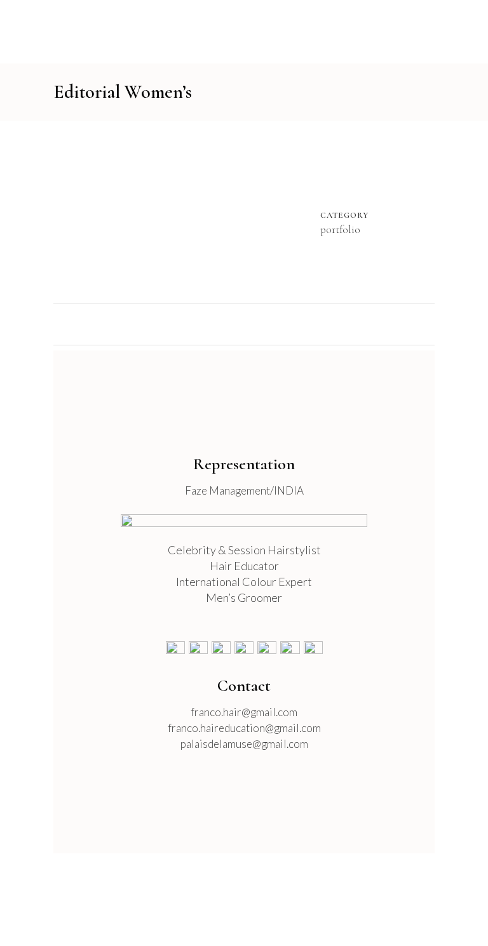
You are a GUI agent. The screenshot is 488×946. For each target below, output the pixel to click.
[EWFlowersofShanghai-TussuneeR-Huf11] (146, 216)
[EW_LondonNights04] (75, 216)
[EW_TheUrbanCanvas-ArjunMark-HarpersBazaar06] (199, 216)
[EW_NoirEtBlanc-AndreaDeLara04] (159, 216)
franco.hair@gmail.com (244, 712)
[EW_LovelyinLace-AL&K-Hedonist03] (120, 216)
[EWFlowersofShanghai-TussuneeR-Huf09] (141, 216)
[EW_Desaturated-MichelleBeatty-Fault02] (204, 216)
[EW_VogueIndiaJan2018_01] (54, 216)
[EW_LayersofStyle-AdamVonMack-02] (184, 216)
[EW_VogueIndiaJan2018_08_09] (65, 216)
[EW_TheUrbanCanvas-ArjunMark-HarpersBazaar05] (197, 216)
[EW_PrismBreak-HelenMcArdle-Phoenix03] (93, 216)
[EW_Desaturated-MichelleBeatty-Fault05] (212, 216)
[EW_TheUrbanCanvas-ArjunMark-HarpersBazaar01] (187, 216)
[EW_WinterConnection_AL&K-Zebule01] (100, 216)
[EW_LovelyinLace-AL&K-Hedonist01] (115, 216)
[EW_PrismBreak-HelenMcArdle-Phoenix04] (95, 216)
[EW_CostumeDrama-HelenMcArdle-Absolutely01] (164, 216)
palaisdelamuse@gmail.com (244, 743)
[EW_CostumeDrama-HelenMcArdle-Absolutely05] (169, 216)
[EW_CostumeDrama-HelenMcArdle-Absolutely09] (176, 216)
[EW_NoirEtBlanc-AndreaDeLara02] (153, 216)
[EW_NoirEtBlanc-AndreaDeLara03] (156, 216)
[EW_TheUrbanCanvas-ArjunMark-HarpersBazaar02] (189, 216)
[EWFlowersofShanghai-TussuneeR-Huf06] (133, 216)
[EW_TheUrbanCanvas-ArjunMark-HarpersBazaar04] (194, 216)
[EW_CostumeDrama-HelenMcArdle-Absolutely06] (171, 216)
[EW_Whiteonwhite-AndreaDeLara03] (85, 216)
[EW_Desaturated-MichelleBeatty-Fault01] (202, 216)
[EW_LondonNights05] (77, 216)
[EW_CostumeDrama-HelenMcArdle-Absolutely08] (179, 216)
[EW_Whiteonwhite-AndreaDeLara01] (80, 216)
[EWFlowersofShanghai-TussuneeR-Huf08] (138, 216)
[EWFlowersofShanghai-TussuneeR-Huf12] (148, 216)
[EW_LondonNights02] (72, 216)
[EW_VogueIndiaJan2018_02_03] (57, 216)
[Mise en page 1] (103, 216)
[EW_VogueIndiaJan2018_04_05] (59, 216)
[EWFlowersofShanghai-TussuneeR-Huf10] (143, 216)
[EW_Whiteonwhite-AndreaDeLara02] (82, 216)
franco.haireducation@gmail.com (244, 728)
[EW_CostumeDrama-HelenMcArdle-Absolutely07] (174, 216)
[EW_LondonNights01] (67, 216)
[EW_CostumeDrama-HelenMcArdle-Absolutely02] (161, 216)
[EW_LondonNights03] (70, 216)
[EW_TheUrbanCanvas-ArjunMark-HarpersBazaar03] (192, 216)
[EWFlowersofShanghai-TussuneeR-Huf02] (126, 216)
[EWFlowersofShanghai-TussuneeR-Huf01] (123, 216)
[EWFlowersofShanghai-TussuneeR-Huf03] (128, 216)
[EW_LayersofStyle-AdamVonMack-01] (181, 216)
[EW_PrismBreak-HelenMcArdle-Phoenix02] (90, 216)
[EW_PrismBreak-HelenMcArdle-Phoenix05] (98, 216)
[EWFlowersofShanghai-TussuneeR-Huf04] (131, 216)
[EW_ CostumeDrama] (166, 216)
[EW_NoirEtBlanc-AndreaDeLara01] (151, 216)
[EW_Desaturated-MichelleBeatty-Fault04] (209, 216)
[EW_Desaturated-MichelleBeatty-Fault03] (207, 216)
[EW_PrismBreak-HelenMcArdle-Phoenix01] (87, 216)
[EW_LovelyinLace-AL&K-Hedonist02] (118, 216)
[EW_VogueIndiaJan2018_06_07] (62, 216)
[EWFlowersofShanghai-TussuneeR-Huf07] (136, 216)
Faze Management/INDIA (244, 490)
